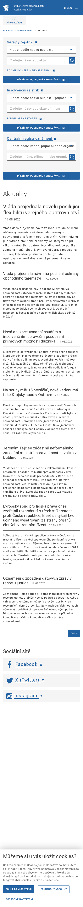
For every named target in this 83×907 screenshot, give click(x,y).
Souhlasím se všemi (19, 889)
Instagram (26, 695)
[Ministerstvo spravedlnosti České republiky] (23, 8)
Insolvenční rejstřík (23, 90)
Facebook (27, 664)
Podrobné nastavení (19, 899)
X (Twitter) (28, 680)
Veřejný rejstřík (20, 42)
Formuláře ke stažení (22, 118)
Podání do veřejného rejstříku (29, 70)
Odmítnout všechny (54, 889)
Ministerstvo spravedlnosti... (19, 30)
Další (74, 633)
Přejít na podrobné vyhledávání (39, 79)
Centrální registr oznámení (30, 138)
